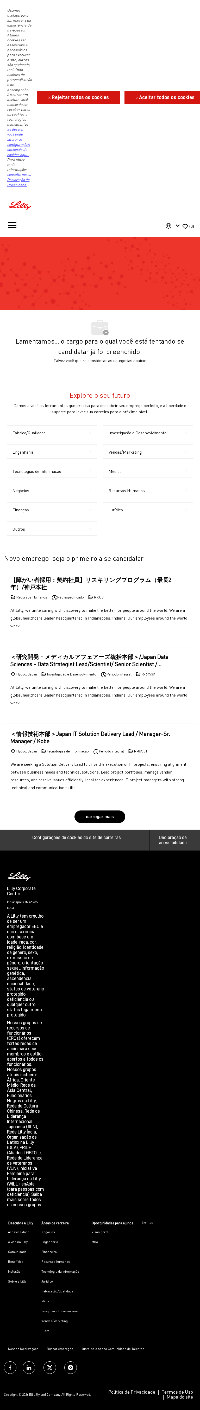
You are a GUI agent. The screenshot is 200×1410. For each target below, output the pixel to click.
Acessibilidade (18, 1232)
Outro (45, 1331)
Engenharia (49, 1242)
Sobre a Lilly (17, 1281)
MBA (95, 1242)
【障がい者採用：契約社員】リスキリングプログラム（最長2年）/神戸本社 (90, 583)
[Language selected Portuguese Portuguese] (173, 226)
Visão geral (100, 1232)
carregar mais (100, 816)
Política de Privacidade (131, 1392)
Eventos (147, 1222)
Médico (46, 1301)
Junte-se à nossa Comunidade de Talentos (113, 1349)
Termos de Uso (177, 1392)
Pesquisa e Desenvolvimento (62, 1311)
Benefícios (15, 1262)
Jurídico (47, 1281)
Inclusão (14, 1271)
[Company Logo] (21, 205)
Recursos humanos (55, 1262)
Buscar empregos (60, 1349)
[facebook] (10, 1367)
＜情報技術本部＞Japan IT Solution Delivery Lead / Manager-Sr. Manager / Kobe (90, 737)
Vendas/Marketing (54, 1321)
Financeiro (49, 1252)
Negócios (48, 1232)
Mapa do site (180, 1397)
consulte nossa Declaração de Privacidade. (19, 179)
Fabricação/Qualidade (57, 1291)
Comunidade (17, 1252)
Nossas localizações (23, 1349)
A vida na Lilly (18, 1242)
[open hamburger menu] (12, 226)
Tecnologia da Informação (60, 1271)
